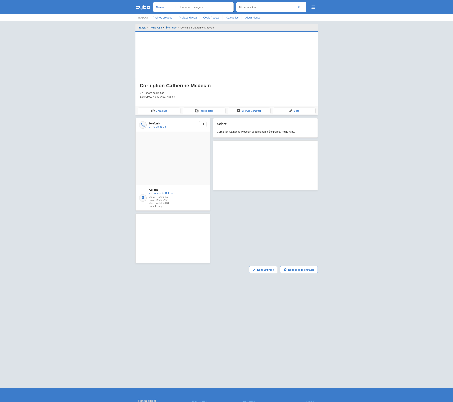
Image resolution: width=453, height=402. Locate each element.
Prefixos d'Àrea (188, 17)
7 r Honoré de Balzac (161, 193)
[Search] (299, 7)
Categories (232, 17)
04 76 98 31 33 (157, 126)
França (142, 27)
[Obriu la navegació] (313, 7)
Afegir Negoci (253, 17)
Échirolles (171, 27)
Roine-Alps (156, 27)
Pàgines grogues (162, 17)
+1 (202, 124)
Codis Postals (211, 17)
